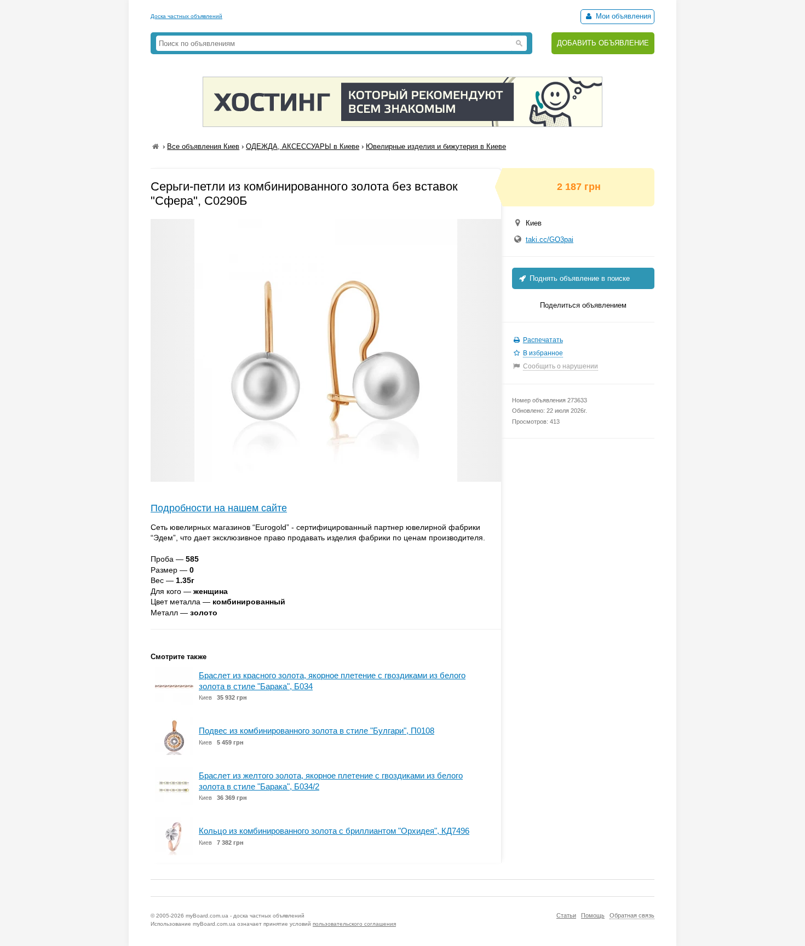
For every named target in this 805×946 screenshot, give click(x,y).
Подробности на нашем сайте (219, 508)
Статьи (566, 915)
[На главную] (155, 146)
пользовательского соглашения (354, 924)
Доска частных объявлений (186, 16)
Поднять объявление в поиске (578, 278)
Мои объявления (622, 16)
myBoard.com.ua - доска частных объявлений (245, 916)
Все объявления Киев (203, 146)
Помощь (593, 915)
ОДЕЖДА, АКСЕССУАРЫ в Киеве (302, 146)
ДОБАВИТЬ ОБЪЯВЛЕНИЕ (603, 43)
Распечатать (543, 340)
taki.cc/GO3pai (549, 239)
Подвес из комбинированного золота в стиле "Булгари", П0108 (316, 730)
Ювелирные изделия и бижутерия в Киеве (436, 146)
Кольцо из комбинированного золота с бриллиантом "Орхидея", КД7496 (334, 830)
